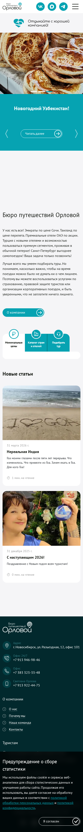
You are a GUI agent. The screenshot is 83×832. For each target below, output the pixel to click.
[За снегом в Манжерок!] (41, 91)
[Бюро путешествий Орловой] (12, 7)
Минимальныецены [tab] (14, 344)
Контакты (16, 729)
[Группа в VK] (40, 6)
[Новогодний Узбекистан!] (49, 91)
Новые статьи (18, 373)
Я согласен (51, 821)
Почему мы (17, 716)
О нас (13, 709)
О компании (16, 312)
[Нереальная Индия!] (34, 91)
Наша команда (20, 722)
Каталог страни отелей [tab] (36, 344)
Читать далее (34, 133)
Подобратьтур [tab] (58, 344)
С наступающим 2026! (25, 557)
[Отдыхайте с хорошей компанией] (41, 23)
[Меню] (75, 3)
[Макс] (52, 6)
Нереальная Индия (23, 451)
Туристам (10, 742)
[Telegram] (63, 6)
